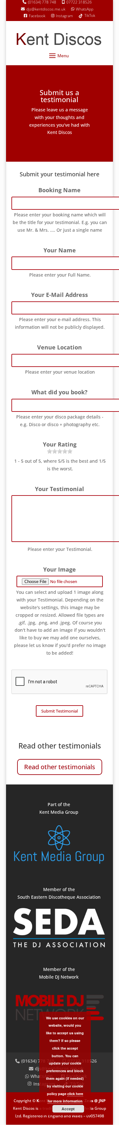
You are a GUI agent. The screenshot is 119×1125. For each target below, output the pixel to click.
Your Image (59, 569)
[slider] (59, 451)
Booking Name (59, 190)
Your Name (59, 250)
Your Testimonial (59, 489)
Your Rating (59, 444)
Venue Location (59, 347)
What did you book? (59, 392)
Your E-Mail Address (59, 295)
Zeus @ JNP (94, 1100)
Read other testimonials (59, 767)
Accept (68, 1109)
